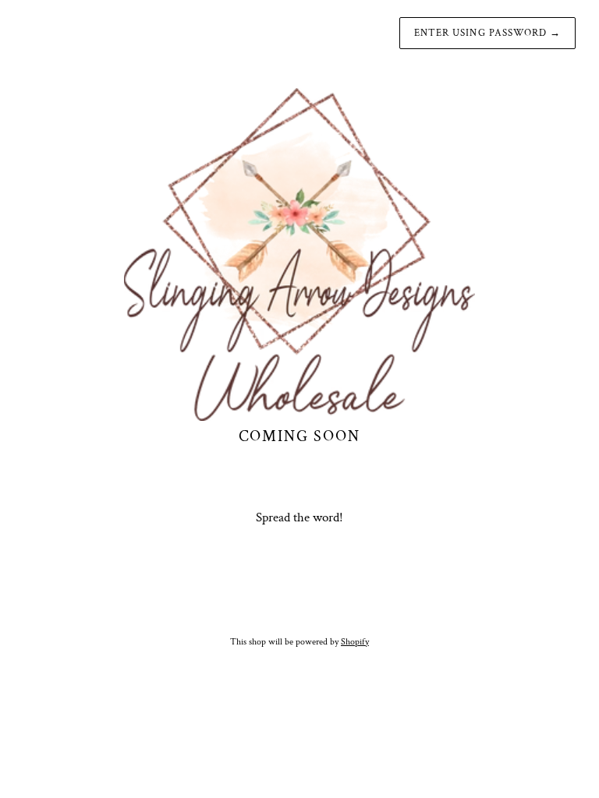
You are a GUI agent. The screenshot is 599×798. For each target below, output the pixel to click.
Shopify (355, 642)
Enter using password (487, 33)
